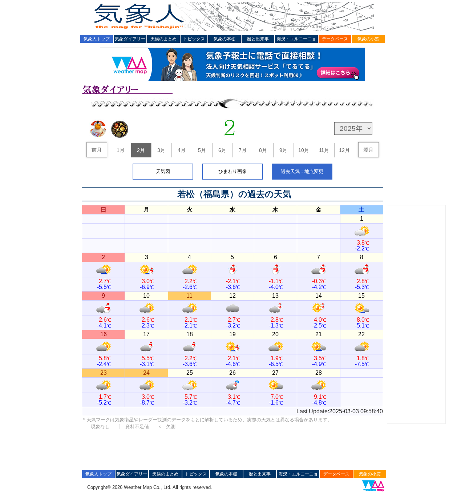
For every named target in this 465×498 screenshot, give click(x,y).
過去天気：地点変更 (302, 171)
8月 (263, 150)
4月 (182, 150)
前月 (97, 149)
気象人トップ (97, 38)
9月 (283, 150)
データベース (335, 38)
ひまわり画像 (232, 171)
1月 (121, 150)
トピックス (194, 38)
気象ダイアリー (130, 38)
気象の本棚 (224, 38)
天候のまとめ (163, 38)
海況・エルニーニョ (296, 38)
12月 (344, 150)
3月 (161, 150)
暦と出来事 (258, 38)
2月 (141, 150)
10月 (303, 150)
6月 (222, 150)
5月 (202, 150)
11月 (324, 150)
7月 (243, 150)
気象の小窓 (368, 38)
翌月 (368, 149)
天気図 (163, 171)
